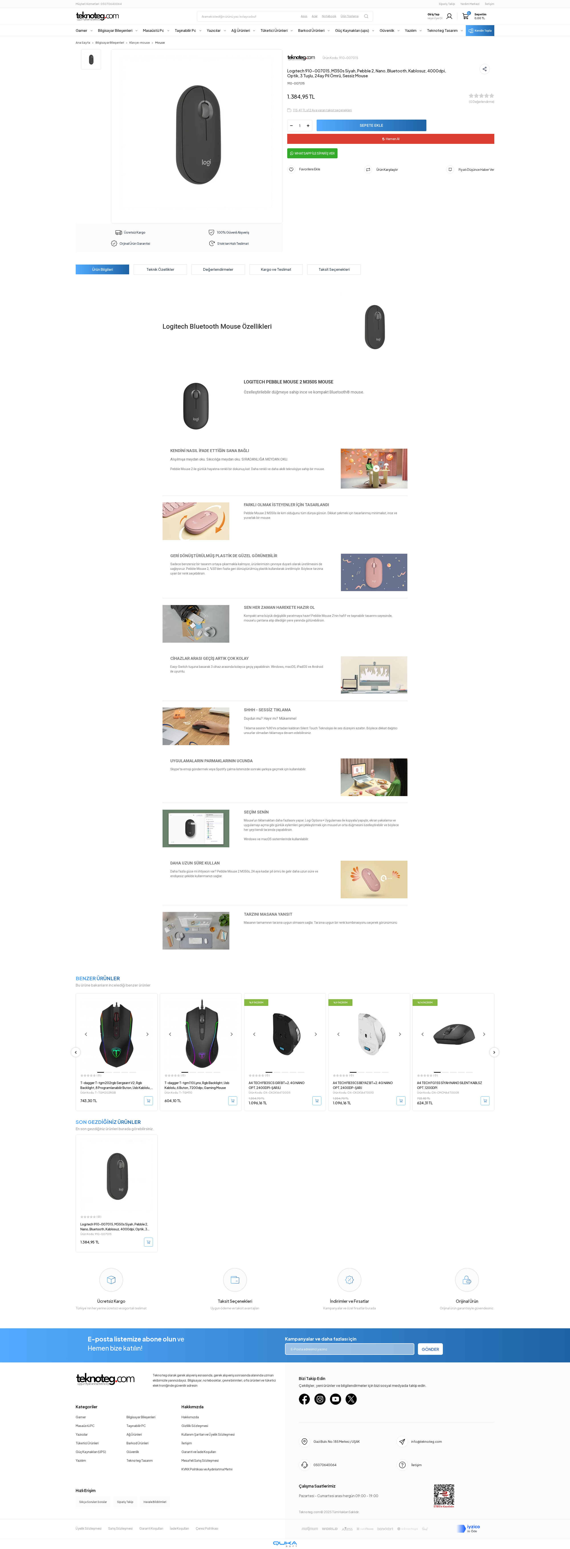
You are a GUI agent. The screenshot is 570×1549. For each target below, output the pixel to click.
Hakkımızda (192, 1406)
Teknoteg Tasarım (139, 1460)
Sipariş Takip (447, 4)
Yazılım (81, 1460)
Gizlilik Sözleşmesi (194, 1426)
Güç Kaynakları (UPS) (91, 1452)
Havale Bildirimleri (155, 1502)
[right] (494, 1052)
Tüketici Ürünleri (87, 1443)
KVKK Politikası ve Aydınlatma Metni (206, 1469)
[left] (76, 1052)
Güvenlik (132, 1452)
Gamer (81, 1417)
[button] (475, 16)
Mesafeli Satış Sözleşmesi (200, 1460)
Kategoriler (87, 1406)
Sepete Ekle (371, 125)
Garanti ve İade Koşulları (198, 1452)
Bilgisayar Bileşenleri (140, 1417)
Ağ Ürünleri (134, 1434)
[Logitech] (301, 57)
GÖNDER (430, 1349)
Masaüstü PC (85, 1426)
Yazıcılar (82, 1434)
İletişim (186, 1443)
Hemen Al (392, 139)
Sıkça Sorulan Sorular (93, 1502)
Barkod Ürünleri (137, 1443)
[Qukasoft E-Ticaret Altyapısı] (285, 1544)
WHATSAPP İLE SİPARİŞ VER (315, 153)
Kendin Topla (483, 30)
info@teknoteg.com (426, 1441)
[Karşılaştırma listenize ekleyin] (154, 1009)
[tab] (102, 269)
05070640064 (325, 1465)
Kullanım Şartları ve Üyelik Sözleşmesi (208, 1434)
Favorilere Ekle (307, 169)
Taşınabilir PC (136, 1426)
